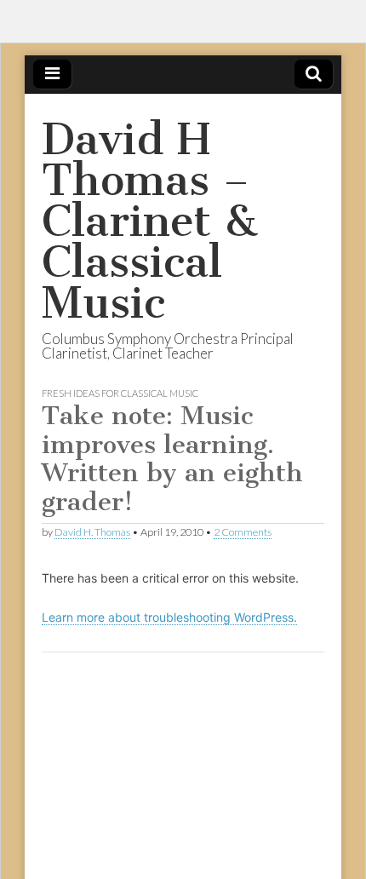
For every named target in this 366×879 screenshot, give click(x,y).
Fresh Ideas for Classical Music (120, 393)
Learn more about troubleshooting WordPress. (169, 617)
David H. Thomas (92, 532)
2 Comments (243, 532)
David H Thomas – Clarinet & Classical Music (150, 221)
